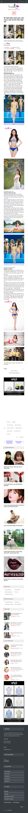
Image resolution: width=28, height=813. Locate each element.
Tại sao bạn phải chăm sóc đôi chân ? (13, 525)
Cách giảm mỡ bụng (8, 798)
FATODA (12, 48)
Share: (5, 368)
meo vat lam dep (10, 428)
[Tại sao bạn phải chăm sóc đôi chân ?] (14, 517)
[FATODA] (14, 8)
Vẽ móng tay (13, 670)
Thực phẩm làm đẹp (9, 602)
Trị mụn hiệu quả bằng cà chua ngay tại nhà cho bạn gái (16, 676)
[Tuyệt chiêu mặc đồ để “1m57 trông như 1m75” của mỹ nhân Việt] (14, 539)
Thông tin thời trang (9, 594)
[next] (9, 636)
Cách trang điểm (18, 604)
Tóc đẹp (16, 592)
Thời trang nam (8, 589)
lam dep (8, 434)
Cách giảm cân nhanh (9, 604)
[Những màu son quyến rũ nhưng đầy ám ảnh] (14, 566)
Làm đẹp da (17, 602)
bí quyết (9, 199)
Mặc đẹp (6, 791)
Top (21, 807)
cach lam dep (9, 431)
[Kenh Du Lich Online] (23, 369)
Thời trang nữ (17, 589)
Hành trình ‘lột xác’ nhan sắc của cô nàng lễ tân (18, 442)
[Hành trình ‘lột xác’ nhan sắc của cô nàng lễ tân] (14, 458)
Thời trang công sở (8, 592)
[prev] (9, 614)
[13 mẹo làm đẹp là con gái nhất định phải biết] (14, 477)
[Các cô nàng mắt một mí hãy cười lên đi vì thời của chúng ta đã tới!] (14, 496)
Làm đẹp (7, 47)
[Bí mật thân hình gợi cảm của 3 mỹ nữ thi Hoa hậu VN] (14, 31)
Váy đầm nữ (7, 781)
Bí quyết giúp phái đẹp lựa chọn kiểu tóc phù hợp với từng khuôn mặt (9, 442)
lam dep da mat (17, 431)
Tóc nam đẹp (7, 771)
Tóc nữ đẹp (6, 773)
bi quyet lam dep (19, 428)
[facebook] (1, 2)
